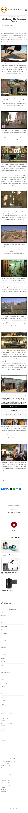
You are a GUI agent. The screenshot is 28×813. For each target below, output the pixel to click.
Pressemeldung (4, 683)
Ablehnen (14, 410)
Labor (2, 665)
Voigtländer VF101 (5, 763)
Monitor (2, 679)
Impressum (21, 416)
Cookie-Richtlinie (8, 416)
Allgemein (3, 612)
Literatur (2, 668)
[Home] (11, 12)
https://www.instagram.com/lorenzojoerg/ (10, 484)
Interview (3, 658)
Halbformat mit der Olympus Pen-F (8, 774)
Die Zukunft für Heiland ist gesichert (8, 761)
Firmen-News (3, 647)
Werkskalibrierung (4, 700)
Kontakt (3, 787)
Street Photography (5, 693)
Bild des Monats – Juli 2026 (6, 713)
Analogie (3, 767)
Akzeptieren (14, 406)
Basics (2, 622)
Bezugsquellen (4, 626)
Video (2, 697)
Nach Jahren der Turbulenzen (6, 718)
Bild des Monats (4, 629)
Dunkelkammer (4, 644)
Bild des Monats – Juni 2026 (6, 723)
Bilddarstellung (4, 633)
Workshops (3, 704)
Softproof (3, 686)
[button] (26, 395)
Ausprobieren (3, 615)
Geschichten (3, 654)
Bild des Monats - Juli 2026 (6, 765)
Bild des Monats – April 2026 (7, 738)
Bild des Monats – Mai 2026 (6, 733)
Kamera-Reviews (4, 661)
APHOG (14, 530)
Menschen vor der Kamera (6, 672)
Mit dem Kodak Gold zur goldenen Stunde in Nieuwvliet (12, 772)
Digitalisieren (3, 640)
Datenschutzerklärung (15, 416)
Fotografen (3, 651)
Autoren (2, 619)
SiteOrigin (17, 808)
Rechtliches (3, 789)
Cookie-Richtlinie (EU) (6, 785)
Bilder (2, 636)
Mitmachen (3, 675)
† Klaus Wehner (4, 728)
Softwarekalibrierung (5, 690)
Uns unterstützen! (5, 780)
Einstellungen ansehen (14, 414)
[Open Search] (26, 2)
